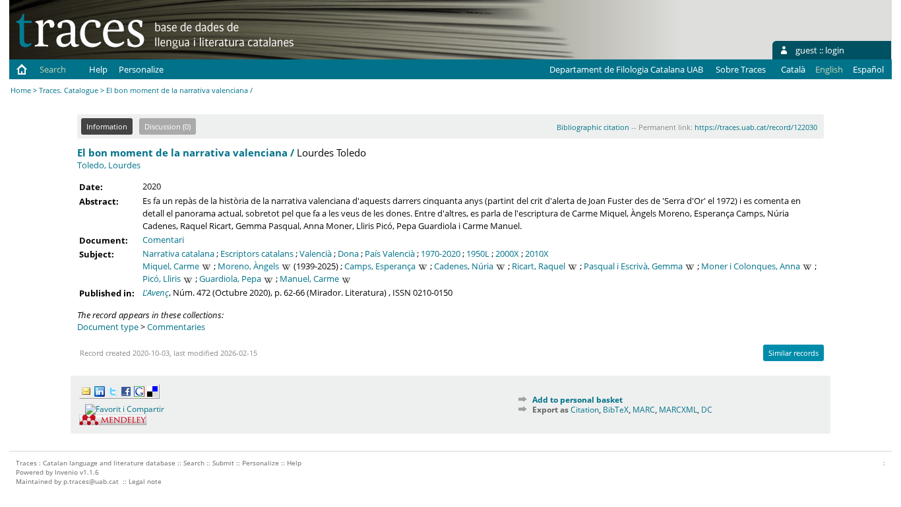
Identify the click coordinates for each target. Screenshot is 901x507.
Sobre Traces (741, 69)
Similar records (793, 353)
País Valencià (390, 253)
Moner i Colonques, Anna (750, 266)
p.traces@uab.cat (91, 481)
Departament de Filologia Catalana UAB (626, 69)
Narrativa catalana (178, 253)
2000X (507, 253)
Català (793, 69)
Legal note (145, 481)
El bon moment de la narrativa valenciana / (185, 152)
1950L (477, 253)
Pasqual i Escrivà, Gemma (633, 266)
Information (106, 126)
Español (868, 69)
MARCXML (678, 410)
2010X (537, 253)
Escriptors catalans (257, 253)
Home (21, 90)
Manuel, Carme (309, 279)
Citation (585, 410)
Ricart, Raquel (538, 266)
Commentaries (176, 327)
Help (98, 69)
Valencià (315, 253)
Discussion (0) (167, 126)
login (834, 50)
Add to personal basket (577, 400)
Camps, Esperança (380, 266)
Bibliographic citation (593, 127)
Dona (348, 253)
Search (53, 69)
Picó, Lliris (161, 279)
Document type (108, 327)
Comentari (163, 240)
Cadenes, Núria (463, 266)
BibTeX (616, 410)
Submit (223, 462)
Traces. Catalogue (68, 90)
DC (706, 410)
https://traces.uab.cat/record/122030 (756, 127)
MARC (644, 410)
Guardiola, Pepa (230, 279)
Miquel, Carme (170, 266)
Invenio (66, 472)
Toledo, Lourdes (108, 165)
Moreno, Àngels (248, 266)
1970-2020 (440, 253)
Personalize (141, 69)
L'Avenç (155, 292)
